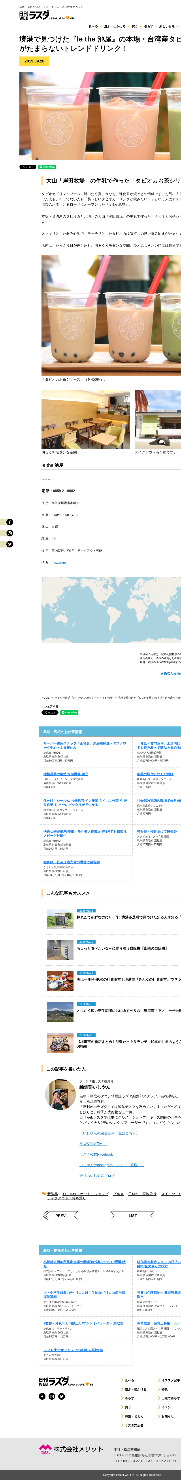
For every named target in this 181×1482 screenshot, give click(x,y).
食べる (129, 1380)
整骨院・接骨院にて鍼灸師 (157, 831)
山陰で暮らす (171, 1398)
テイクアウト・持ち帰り (66, 1198)
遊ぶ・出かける (136, 1389)
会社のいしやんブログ (97, 1175)
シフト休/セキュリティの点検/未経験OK (73, 1350)
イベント (168, 1407)
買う (128, 1407)
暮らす (129, 1398)
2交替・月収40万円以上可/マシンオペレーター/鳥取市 (83, 1323)
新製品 (52, 1194)
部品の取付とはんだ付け (155, 774)
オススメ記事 (171, 1380)
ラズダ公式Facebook (96, 1154)
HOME (45, 697)
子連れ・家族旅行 (142, 1194)
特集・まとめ (134, 1416)
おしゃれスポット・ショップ (85, 1194)
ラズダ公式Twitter (93, 1144)
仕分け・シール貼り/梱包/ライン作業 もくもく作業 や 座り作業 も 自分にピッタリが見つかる (85, 803)
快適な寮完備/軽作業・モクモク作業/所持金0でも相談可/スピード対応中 (85, 833)
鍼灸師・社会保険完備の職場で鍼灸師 (71, 862)
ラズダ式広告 (134, 1425)
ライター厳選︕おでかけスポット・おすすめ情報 (84, 697)
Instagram (59, 562)
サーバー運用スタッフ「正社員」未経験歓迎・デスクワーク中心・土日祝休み (84, 745)
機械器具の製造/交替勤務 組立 (65, 774)
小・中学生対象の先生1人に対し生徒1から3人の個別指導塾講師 (84, 1295)
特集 (165, 1389)
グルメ (118, 1194)
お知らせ (168, 1416)
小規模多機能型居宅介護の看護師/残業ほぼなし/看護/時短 (84, 1264)
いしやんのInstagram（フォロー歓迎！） (111, 1165)
